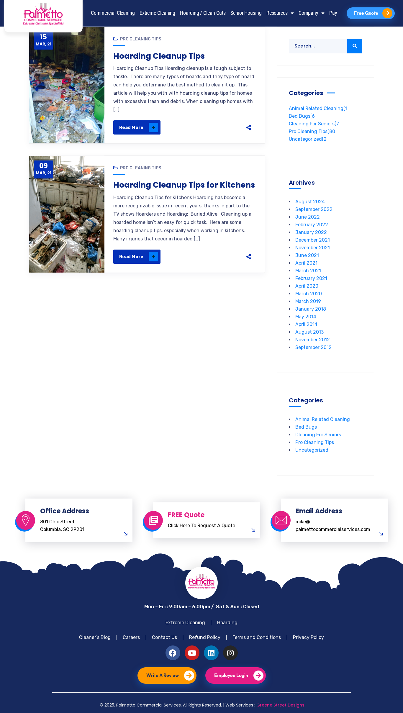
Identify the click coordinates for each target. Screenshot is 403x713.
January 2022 (311, 232)
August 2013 (309, 332)
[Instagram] (230, 652)
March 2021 (308, 270)
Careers (131, 637)
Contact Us (164, 637)
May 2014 (305, 316)
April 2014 (306, 324)
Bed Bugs (302, 116)
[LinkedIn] (230, 127)
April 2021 (306, 263)
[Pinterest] (217, 127)
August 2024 (310, 201)
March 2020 (308, 293)
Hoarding (227, 622)
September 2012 (313, 347)
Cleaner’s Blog (95, 637)
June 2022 (307, 217)
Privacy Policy (308, 637)
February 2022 (311, 224)
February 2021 (311, 278)
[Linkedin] (211, 652)
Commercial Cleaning (113, 13)
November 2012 (312, 339)
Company (308, 13)
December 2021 (312, 240)
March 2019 (308, 301)
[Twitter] (205, 127)
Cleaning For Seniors (314, 124)
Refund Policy (204, 637)
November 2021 (312, 247)
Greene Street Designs (280, 705)
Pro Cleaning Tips (140, 39)
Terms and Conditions (256, 637)
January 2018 (310, 309)
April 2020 (306, 286)
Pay (333, 13)
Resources (277, 13)
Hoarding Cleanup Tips (159, 56)
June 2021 (307, 255)
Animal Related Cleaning (318, 108)
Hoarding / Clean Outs (203, 13)
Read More (131, 127)
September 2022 (313, 209)
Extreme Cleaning (157, 13)
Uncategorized (308, 139)
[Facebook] (192, 127)
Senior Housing (246, 13)
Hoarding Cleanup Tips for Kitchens (184, 185)
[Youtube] (192, 652)
